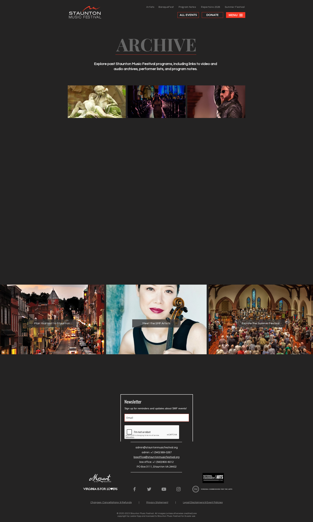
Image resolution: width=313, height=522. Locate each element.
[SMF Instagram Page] (178, 489)
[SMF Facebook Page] (134, 489)
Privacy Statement (157, 502)
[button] (235, 15)
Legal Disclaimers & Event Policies (203, 502)
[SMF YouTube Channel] (164, 489)
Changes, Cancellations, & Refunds (111, 502)
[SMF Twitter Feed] (149, 489)
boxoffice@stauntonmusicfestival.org (157, 457)
